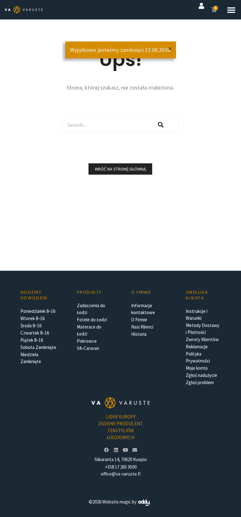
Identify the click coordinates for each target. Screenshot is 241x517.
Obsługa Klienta (197, 295)
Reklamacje (197, 347)
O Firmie (139, 320)
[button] (231, 9)
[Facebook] (106, 450)
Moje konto (197, 368)
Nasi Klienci (142, 327)
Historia (139, 334)
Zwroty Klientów (202, 339)
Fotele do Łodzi (92, 320)
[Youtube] (125, 450)
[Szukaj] (161, 125)
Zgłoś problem (200, 382)
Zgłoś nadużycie (201, 375)
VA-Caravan (88, 348)
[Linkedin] (116, 450)
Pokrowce (87, 341)
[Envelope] (134, 450)
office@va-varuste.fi (121, 474)
